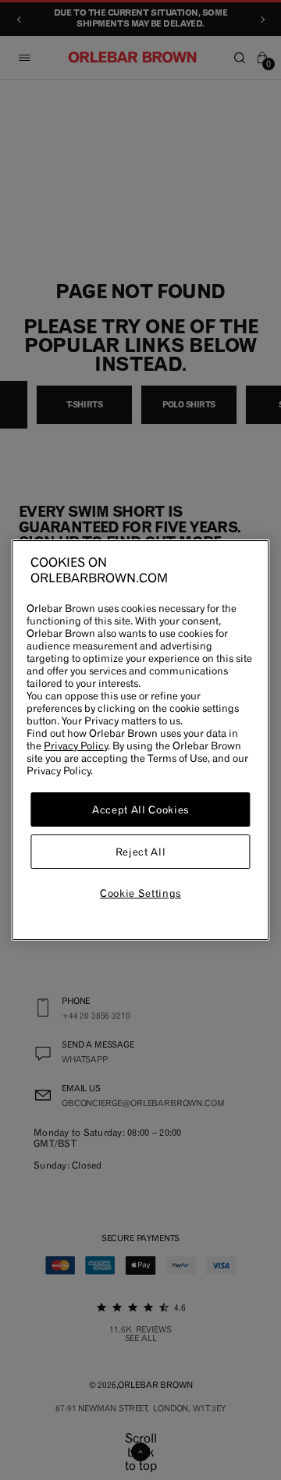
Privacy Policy (76, 745)
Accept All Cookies (140, 809)
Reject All (141, 851)
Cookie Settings (140, 893)
